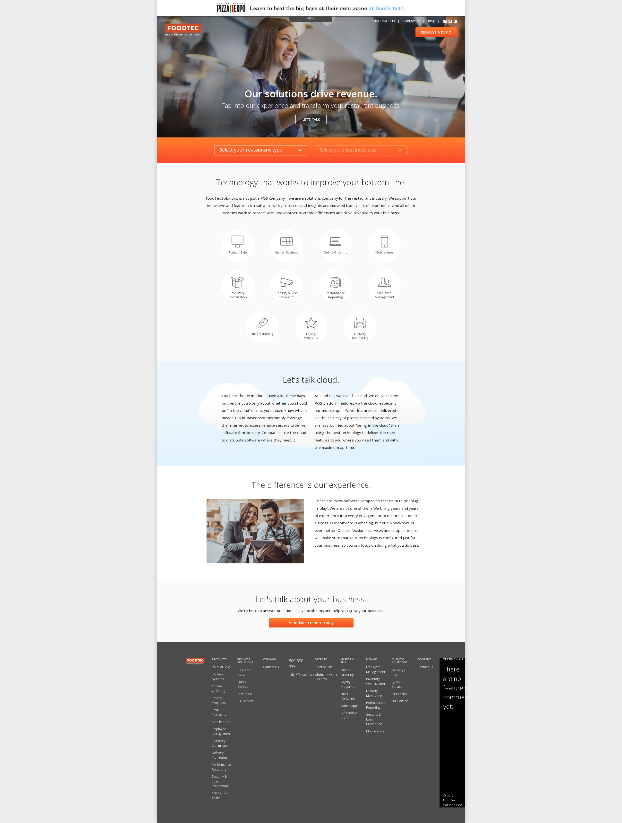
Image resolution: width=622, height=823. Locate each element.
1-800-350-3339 (383, 21)
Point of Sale (221, 667)
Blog (431, 21)
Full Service (245, 701)
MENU (311, 18)
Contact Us (271, 667)
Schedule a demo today (311, 622)
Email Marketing (219, 712)
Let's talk (311, 119)
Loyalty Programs (218, 700)
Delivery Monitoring (219, 755)
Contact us (411, 21)
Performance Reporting (221, 767)
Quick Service (242, 684)
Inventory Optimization (221, 743)
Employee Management (221, 731)
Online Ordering (218, 688)
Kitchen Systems (218, 676)
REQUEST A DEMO (436, 32)
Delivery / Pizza (244, 672)
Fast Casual (245, 694)
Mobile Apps (221, 722)
